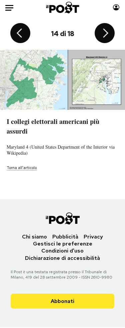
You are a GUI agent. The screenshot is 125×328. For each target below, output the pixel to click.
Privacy (93, 236)
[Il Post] (62, 7)
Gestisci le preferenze (62, 243)
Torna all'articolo (22, 167)
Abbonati (62, 301)
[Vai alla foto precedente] (20, 33)
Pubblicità (65, 236)
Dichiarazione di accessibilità (62, 258)
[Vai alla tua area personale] (116, 7)
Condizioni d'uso (62, 250)
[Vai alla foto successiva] (105, 33)
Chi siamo (34, 236)
